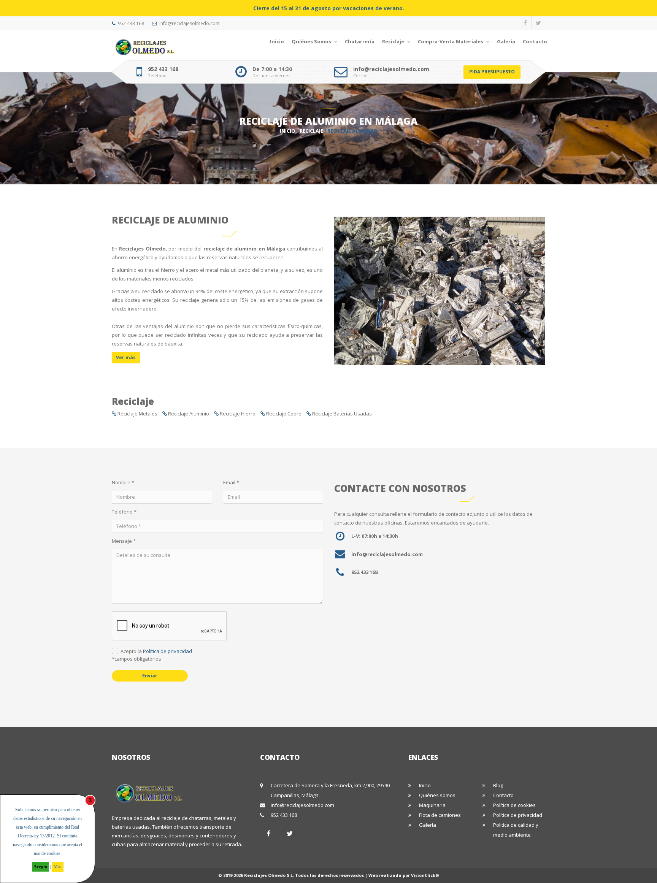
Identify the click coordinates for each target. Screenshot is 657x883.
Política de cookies (514, 805)
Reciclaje (393, 41)
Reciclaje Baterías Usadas (342, 413)
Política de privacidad (167, 651)
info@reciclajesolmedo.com (189, 23)
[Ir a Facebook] (269, 833)
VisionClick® (425, 875)
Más (58, 866)
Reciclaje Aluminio (188, 413)
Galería (506, 41)
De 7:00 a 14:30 (272, 69)
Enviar (149, 675)
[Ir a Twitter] (290, 833)
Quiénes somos (437, 795)
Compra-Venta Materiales (451, 41)
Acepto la (156, 651)
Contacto (535, 41)
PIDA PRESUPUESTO (492, 71)
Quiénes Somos (312, 41)
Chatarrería (360, 41)
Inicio (277, 41)
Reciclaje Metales (137, 413)
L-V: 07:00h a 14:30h (374, 536)
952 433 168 (131, 23)
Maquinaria (432, 805)
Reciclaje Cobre (284, 413)
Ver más (126, 357)
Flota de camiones (440, 815)
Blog (498, 785)
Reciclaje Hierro (238, 413)
